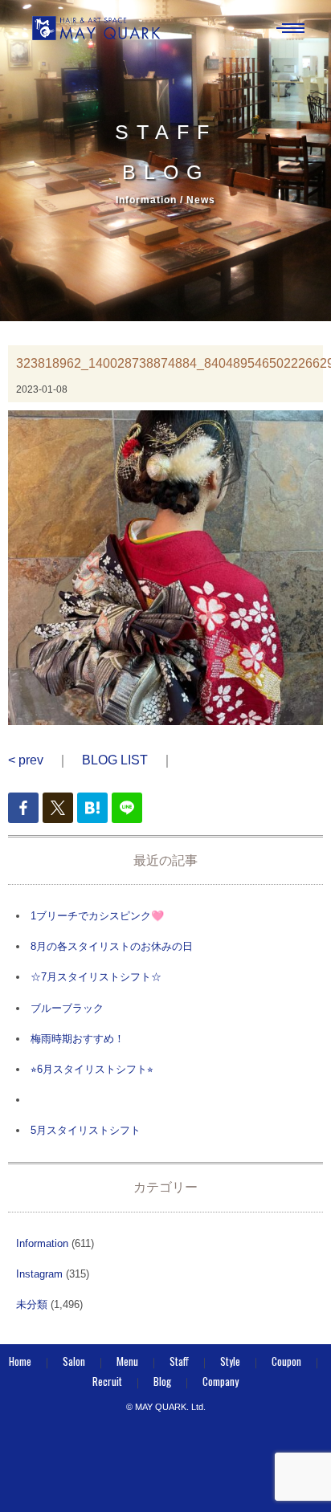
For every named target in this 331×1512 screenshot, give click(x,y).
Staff (179, 1361)
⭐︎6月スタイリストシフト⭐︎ (92, 1069)
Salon (74, 1361)
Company (220, 1381)
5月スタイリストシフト (86, 1130)
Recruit (107, 1381)
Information (42, 1243)
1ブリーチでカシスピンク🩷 (97, 916)
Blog (162, 1381)
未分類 (31, 1304)
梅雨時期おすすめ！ (78, 1039)
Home (20, 1361)
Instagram (39, 1274)
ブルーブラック (67, 1008)
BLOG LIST (115, 760)
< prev (25, 760)
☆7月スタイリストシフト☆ (96, 977)
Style (230, 1361)
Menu (127, 1361)
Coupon (286, 1361)
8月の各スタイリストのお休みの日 (112, 946)
